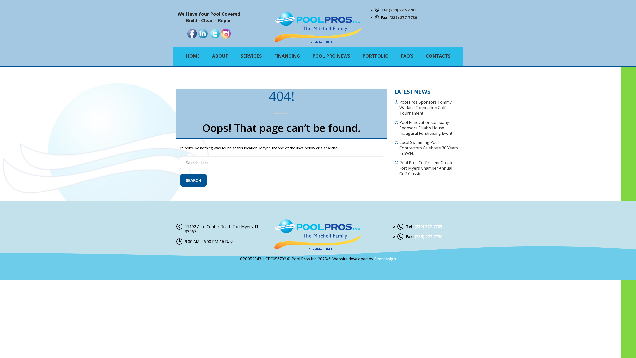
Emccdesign (385, 259)
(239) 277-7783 (402, 9)
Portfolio (375, 56)
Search (193, 181)
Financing (287, 56)
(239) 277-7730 (403, 17)
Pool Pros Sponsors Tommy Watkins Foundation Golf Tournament (425, 107)
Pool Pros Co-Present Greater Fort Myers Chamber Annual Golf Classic (427, 168)
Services (251, 56)
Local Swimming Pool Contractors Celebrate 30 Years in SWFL (428, 148)
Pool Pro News (331, 56)
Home (193, 56)
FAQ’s (407, 56)
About (220, 56)
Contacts (438, 56)
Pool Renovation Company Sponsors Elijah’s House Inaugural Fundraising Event (425, 128)
